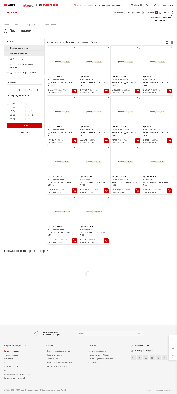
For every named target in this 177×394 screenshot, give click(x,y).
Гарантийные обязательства (17, 374)
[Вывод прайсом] (171, 43)
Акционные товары (84, 5)
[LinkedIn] (164, 357)
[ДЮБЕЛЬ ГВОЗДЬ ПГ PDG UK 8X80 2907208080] (62, 62)
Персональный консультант (58, 351)
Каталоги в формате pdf (14, 378)
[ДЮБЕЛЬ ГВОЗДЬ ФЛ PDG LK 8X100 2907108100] (94, 161)
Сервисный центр (54, 355)
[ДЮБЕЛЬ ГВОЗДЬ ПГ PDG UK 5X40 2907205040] (126, 112)
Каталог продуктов (19, 48)
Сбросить (38, 86)
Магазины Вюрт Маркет (99, 355)
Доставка (8, 363)
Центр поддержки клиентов (100, 359)
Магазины (106, 5)
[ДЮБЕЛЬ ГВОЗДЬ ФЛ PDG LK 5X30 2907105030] (94, 211)
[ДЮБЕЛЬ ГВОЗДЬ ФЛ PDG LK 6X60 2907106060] (62, 211)
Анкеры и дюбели (18, 53)
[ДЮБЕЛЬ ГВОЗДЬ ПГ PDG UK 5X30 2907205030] (157, 112)
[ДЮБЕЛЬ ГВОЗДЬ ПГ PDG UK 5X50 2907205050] (94, 112)
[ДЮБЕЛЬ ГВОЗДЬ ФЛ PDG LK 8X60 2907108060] (157, 161)
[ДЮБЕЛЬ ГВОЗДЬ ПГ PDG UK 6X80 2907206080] (126, 62)
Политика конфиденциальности (158, 390)
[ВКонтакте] (133, 357)
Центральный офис (97, 351)
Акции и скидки (11, 355)
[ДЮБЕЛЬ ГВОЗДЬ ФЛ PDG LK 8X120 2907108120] (62, 161)
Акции (97, 5)
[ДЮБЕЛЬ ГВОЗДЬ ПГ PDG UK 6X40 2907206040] (62, 112)
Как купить (9, 359)
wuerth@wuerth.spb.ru (144, 351)
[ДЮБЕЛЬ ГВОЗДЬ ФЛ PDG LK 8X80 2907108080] (126, 161)
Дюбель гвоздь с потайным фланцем (21, 65)
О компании (117, 5)
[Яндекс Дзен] (152, 357)
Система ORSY (53, 359)
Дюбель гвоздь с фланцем (23, 72)
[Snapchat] (158, 357)
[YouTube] (145, 357)
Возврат (7, 370)
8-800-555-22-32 (164, 5)
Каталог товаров (11, 351)
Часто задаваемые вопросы (58, 366)
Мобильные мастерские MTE (59, 363)
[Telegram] (139, 357)
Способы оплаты (11, 366)
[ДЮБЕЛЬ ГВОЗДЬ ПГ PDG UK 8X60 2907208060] (94, 62)
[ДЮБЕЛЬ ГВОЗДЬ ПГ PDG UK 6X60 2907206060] (157, 62)
